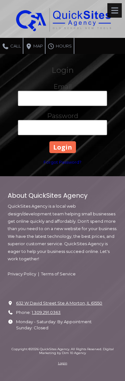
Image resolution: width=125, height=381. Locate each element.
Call (15, 45)
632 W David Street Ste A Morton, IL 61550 (59, 303)
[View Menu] (114, 10)
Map (37, 45)
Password (62, 116)
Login (62, 363)
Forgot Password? (62, 162)
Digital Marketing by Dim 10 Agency (76, 351)
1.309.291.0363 (46, 312)
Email (63, 87)
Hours (63, 45)
